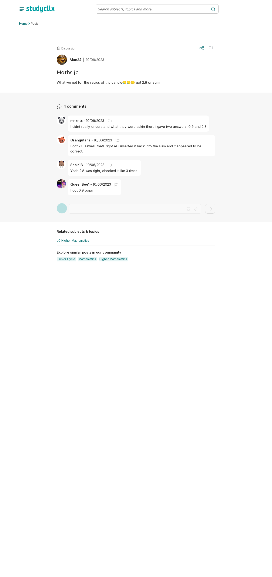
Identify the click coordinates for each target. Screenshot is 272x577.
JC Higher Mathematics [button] (73, 240)
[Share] (201, 48)
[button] (210, 48)
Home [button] (23, 23)
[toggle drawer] (21, 9)
